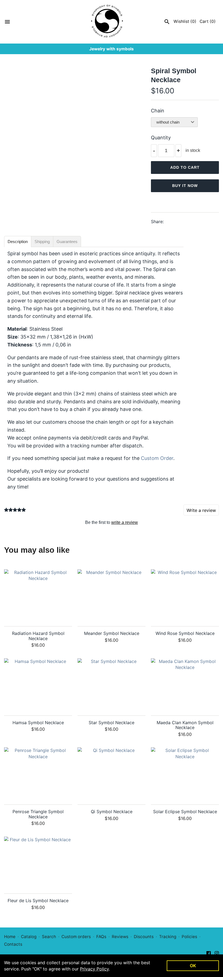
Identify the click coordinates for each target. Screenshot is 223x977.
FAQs (101, 936)
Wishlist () (185, 21)
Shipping (42, 241)
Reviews (120, 936)
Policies (189, 936)
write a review (124, 522)
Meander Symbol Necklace (111, 633)
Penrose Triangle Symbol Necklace (38, 814)
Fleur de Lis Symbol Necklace (38, 900)
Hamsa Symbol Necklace (38, 722)
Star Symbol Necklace (111, 722)
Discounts (144, 936)
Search (49, 936)
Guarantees (67, 241)
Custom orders (76, 936)
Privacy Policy (94, 969)
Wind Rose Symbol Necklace (185, 633)
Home (10, 936)
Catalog (28, 936)
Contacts (13, 944)
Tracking (167, 936)
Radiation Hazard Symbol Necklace (38, 636)
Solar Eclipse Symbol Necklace (185, 811)
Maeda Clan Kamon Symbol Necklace (185, 725)
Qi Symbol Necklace (111, 811)
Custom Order (157, 458)
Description (18, 241)
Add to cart (185, 167)
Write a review (201, 510)
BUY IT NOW (185, 185)
